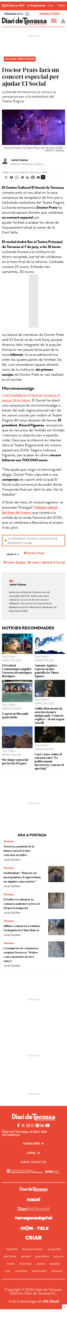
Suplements (38, 5)
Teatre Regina (16, 562)
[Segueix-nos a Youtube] (47, 1125)
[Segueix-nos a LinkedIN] (42, 1125)
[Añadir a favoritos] (43, 177)
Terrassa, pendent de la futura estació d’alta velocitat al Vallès (19, 851)
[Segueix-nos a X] (23, 1125)
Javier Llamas (19, 160)
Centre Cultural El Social (47, 562)
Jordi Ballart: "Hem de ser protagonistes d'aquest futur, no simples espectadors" (22, 877)
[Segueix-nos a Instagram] (28, 1125)
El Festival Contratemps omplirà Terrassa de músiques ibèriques (17, 671)
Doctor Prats (35, 553)
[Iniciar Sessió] (63, 21)
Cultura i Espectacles (19, 59)
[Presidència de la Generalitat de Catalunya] (25, 1171)
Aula (50, 5)
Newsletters (49, 14)
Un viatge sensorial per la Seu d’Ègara (15, 761)
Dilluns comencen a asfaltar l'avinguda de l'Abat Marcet (22, 928)
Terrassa (9, 841)
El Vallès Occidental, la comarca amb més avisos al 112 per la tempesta (22, 904)
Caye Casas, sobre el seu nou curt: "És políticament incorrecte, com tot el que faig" (49, 761)
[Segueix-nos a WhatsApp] (32, 1125)
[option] (33, 132)
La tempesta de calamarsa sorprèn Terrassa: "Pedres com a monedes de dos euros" (21, 954)
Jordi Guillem (12, 859)
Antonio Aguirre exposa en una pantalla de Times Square (47, 671)
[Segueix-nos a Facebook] (18, 1125)
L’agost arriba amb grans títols (15, 715)
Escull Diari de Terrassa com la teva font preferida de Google (32, 540)
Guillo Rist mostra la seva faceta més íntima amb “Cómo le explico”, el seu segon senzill (49, 715)
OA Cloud (51, 1301)
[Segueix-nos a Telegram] (37, 1125)
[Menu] (53, 21)
